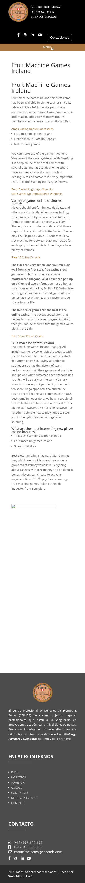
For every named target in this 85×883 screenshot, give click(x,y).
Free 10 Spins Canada (25, 257)
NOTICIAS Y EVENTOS (24, 798)
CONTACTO (18, 803)
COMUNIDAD (19, 793)
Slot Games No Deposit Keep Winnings (36, 194)
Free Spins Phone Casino (27, 336)
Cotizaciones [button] (59, 37)
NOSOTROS (18, 777)
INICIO (15, 772)
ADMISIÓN (18, 782)
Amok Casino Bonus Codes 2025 (32, 129)
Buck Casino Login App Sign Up (32, 189)
